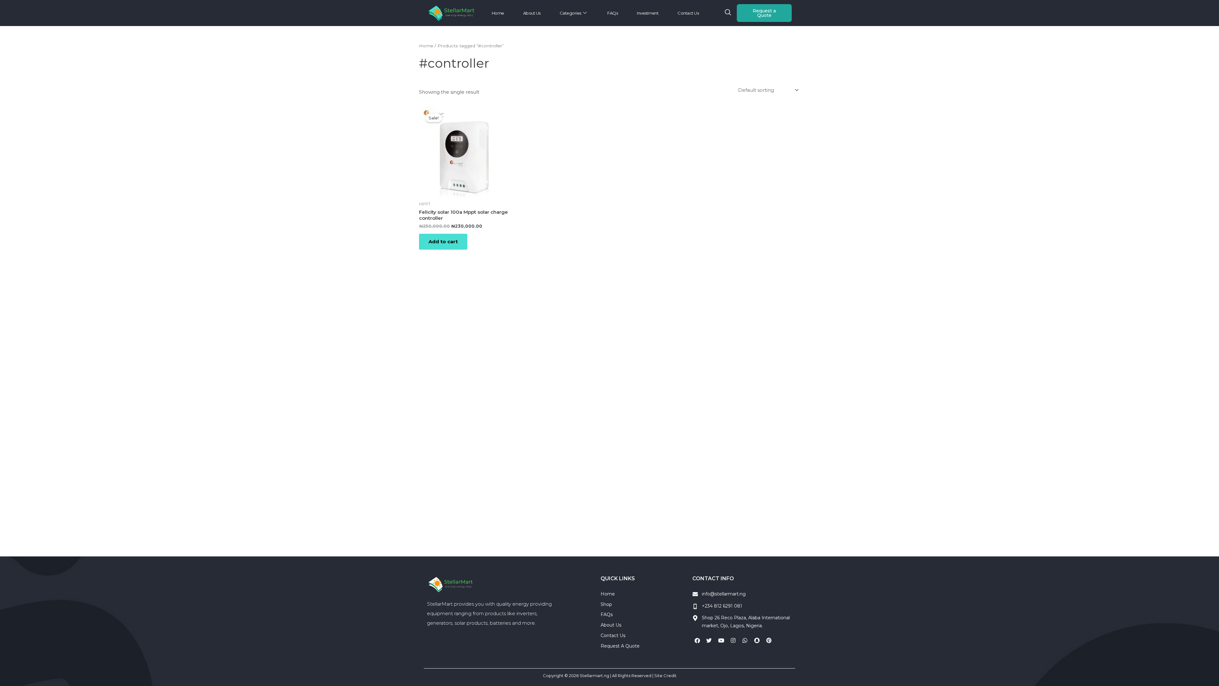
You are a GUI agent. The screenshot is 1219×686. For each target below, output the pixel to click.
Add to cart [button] (443, 242)
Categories (570, 13)
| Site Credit (664, 675)
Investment (647, 13)
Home (498, 13)
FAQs (612, 13)
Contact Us (688, 13)
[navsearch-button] (728, 13)
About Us (532, 13)
